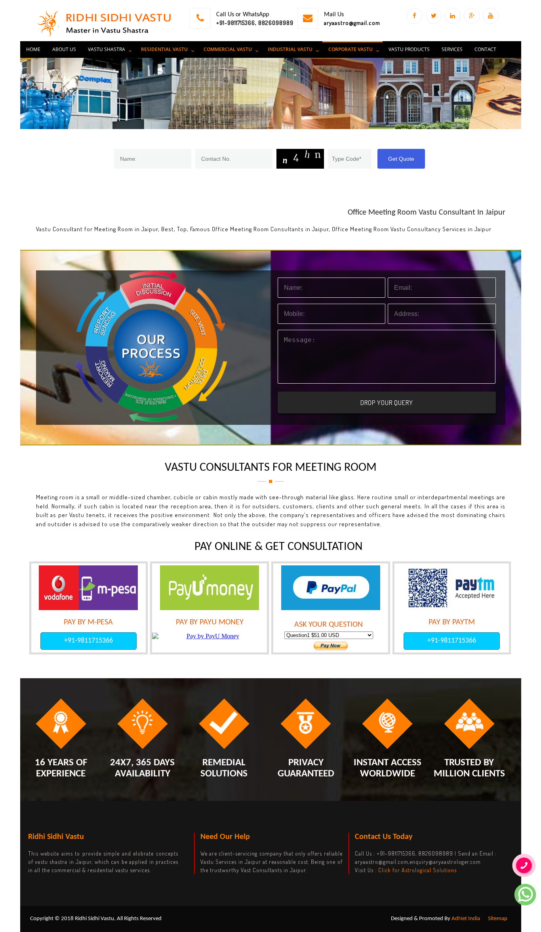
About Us (64, 49)
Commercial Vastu (228, 49)
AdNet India (465, 919)
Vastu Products (409, 49)
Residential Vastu (164, 49)
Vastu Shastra (106, 49)
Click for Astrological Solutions (417, 870)
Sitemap (497, 919)
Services (452, 49)
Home (33, 49)
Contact (485, 49)
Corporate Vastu (350, 49)
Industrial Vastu (290, 49)
